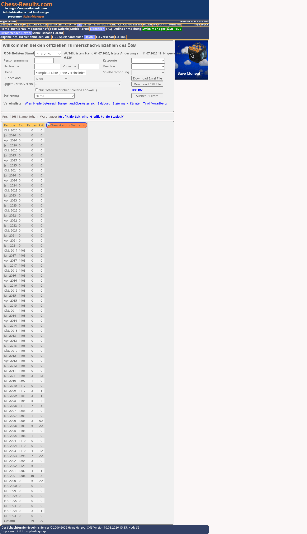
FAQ (109, 29)
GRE (84, 25)
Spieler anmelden (71, 37)
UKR (160, 25)
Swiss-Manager (154, 29)
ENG (55, 25)
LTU (109, 25)
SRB (140, 25)
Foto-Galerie (59, 29)
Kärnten (135, 103)
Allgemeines (9, 37)
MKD (103, 25)
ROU (130, 25)
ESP (60, 25)
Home (4, 29)
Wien (28, 103)
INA (89, 25)
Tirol (146, 103)
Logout (204, 25)
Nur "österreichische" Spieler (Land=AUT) (68, 90)
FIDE (177, 29)
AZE (15, 25)
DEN (50, 25)
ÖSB (170, 29)
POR (125, 25)
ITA (94, 25)
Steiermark (120, 103)
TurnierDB (18, 29)
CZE (45, 25)
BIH (20, 25)
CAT (29, 25)
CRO (40, 25)
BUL (25, 25)
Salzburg (104, 103)
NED (114, 25)
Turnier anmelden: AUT (35, 37)
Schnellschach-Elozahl (47, 33)
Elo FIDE (120, 37)
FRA (74, 25)
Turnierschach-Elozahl (15, 33)
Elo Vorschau (105, 37)
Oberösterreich (85, 103)
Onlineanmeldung (127, 29)
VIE (164, 25)
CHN (35, 25)
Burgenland (66, 103)
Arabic (3, 25)
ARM (10, 25)
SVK (145, 25)
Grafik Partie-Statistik (106, 116)
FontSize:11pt (174, 25)
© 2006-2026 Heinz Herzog (67, 527)
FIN (69, 25)
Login (197, 25)
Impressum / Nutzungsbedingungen (24, 531)
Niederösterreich (44, 103)
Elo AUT (90, 37)
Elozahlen (97, 29)
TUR (155, 25)
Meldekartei (79, 29)
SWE (150, 25)
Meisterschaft (38, 29)
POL (119, 25)
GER (79, 25)
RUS (135, 25)
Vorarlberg (159, 103)
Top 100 (136, 89)
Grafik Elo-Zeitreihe (74, 116)
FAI (65, 25)
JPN (98, 25)
